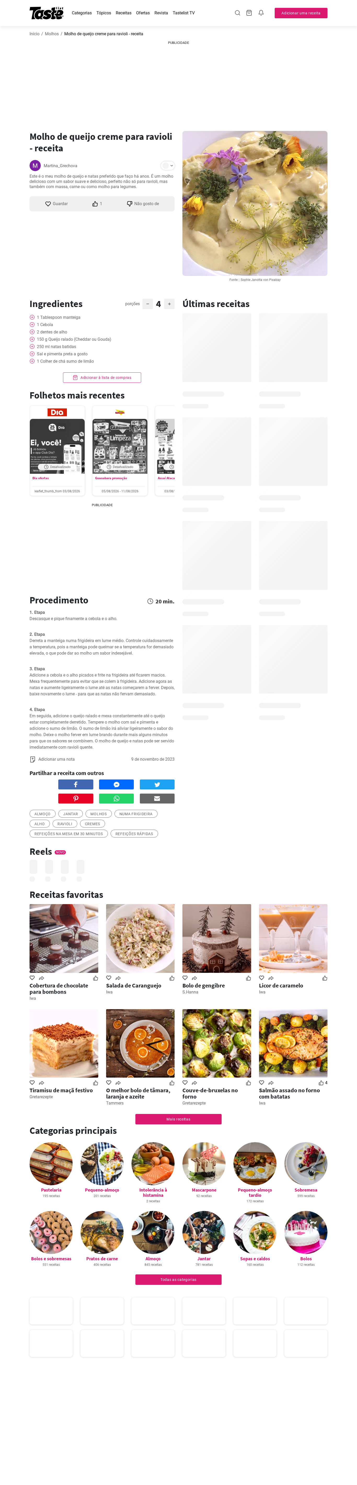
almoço (42, 814)
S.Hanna (190, 992)
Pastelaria (51, 1190)
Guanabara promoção (111, 478)
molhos (98, 814)
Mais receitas (178, 1119)
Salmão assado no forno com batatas (289, 1093)
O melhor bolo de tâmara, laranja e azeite (138, 1093)
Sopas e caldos (255, 1259)
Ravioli (64, 824)
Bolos (306, 1259)
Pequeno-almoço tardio (255, 1192)
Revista (161, 12)
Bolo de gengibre (203, 985)
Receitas (123, 12)
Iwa (33, 998)
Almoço (153, 1259)
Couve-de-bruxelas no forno (210, 1093)
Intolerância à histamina (153, 1192)
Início (34, 33)
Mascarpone (204, 1190)
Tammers (115, 1103)
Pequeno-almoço (102, 1190)
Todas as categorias (178, 1280)
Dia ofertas (40, 478)
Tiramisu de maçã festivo (61, 1090)
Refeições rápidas (134, 834)
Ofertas (143, 12)
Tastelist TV (184, 12)
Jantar (70, 814)
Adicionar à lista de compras (105, 377)
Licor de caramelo (281, 985)
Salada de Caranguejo (133, 985)
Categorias (82, 12)
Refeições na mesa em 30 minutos (68, 834)
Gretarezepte (41, 1096)
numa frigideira (136, 814)
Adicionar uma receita (301, 13)
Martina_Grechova (60, 165)
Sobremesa (306, 1190)
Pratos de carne (102, 1259)
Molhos (52, 33)
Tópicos (103, 12)
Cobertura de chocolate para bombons (59, 988)
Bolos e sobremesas (51, 1259)
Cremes (92, 824)
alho (39, 824)
